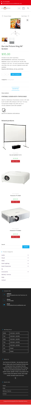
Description (15, 88)
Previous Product (7, 16)
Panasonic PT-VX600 (15, 195)
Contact (4, 280)
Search (3, 244)
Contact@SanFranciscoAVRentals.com (16, 305)
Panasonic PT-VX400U (15, 230)
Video (3, 260)
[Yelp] (15, 377)
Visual (12, 79)
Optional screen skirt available (13, 105)
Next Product (24, 16)
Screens (9, 79)
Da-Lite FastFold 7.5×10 (15, 155)
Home (4, 385)
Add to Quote (16, 74)
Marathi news (19, 402)
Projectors (17, 193)
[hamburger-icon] (19, 8)
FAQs (3, 277)
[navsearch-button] (27, 8)
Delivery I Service (6, 274)
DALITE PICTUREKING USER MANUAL (11, 113)
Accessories (5, 271)
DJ (2, 269)
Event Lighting (5, 263)
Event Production (6, 266)
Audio (3, 255)
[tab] (15, 89)
